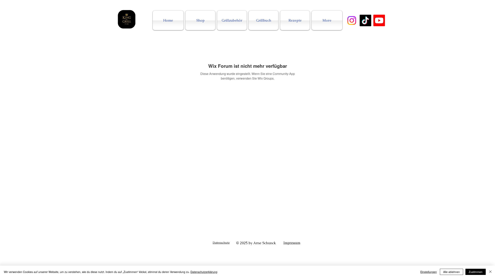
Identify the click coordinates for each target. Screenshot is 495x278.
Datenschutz (221, 242)
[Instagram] (352, 20)
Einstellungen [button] (428, 272)
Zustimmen (475, 272)
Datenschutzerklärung (203, 272)
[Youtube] (379, 20)
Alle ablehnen (451, 272)
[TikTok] (365, 20)
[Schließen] (490, 272)
